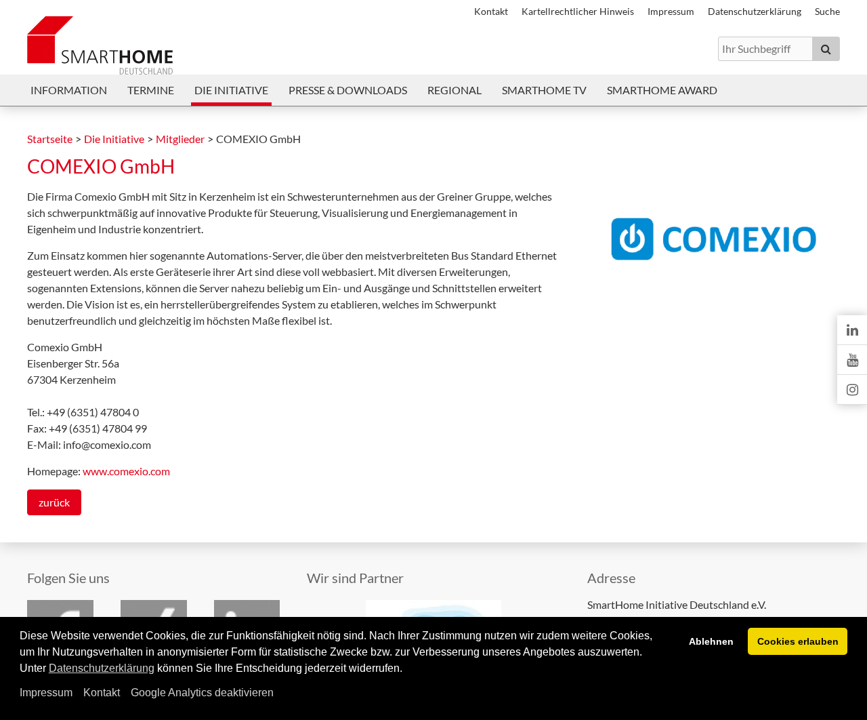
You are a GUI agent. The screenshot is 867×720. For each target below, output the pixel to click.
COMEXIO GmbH (101, 166)
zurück (54, 502)
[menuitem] (68, 90)
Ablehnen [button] (711, 641)
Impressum (46, 692)
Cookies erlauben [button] (798, 641)
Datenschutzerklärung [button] (101, 668)
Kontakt (101, 692)
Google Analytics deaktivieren (202, 692)
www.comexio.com (126, 470)
